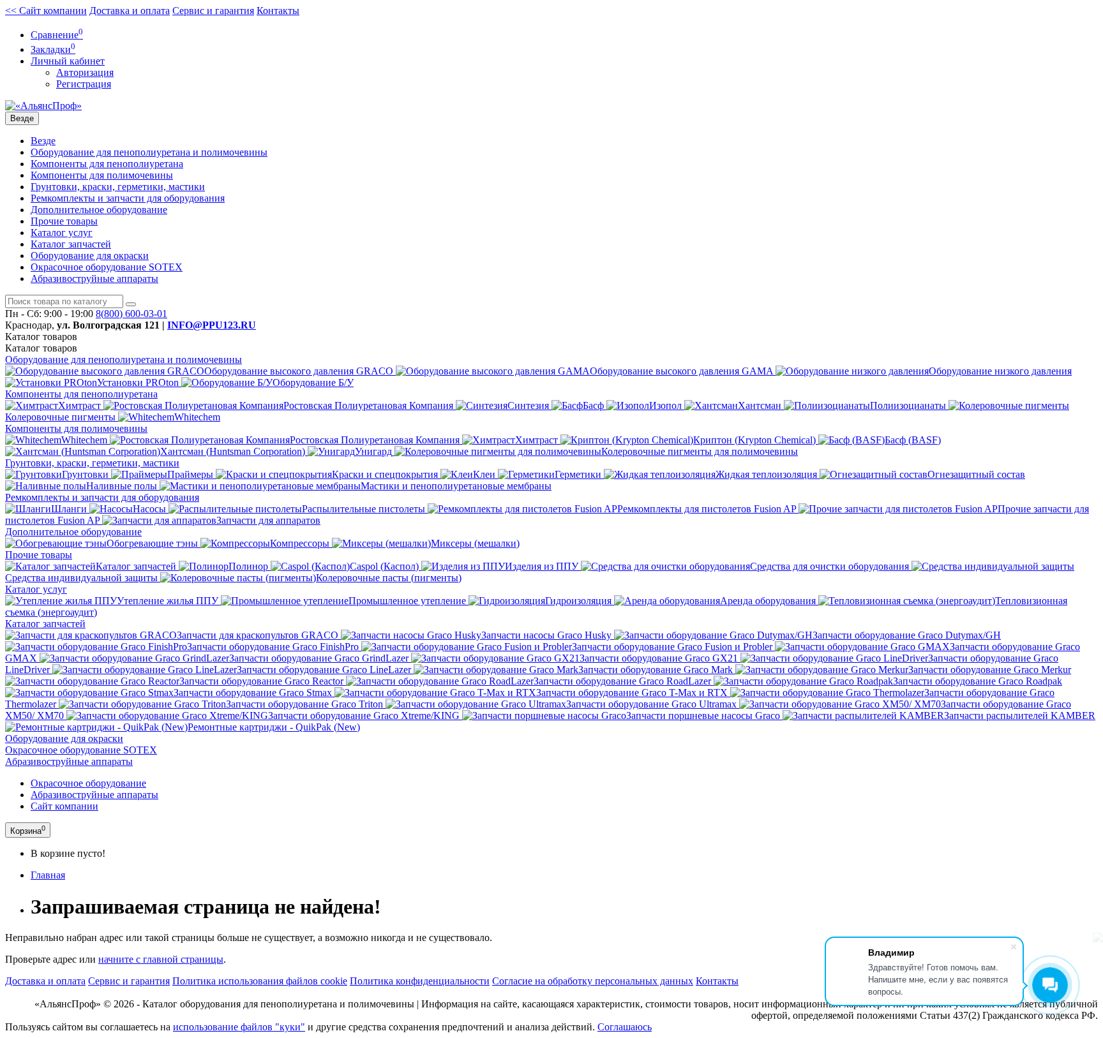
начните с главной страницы (160, 959)
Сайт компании (64, 806)
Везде (43, 140)
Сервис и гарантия (213, 10)
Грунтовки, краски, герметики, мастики (118, 186)
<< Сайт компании (46, 10)
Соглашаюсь (624, 1026)
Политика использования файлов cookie (259, 980)
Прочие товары (64, 221)
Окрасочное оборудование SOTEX (107, 267)
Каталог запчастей (71, 244)
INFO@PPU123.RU (211, 325)
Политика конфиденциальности (420, 980)
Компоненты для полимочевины (102, 175)
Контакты (278, 10)
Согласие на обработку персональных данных (592, 980)
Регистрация (83, 83)
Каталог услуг (62, 232)
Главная (48, 875)
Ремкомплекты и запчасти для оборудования (128, 198)
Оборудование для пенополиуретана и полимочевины (149, 152)
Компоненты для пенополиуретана (107, 163)
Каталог (41, 348)
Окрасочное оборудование (88, 783)
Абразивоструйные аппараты (94, 278)
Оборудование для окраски (90, 255)
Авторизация (85, 72)
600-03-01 (131, 313)
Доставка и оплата (129, 10)
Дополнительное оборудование (99, 209)
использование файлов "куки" (239, 1026)
